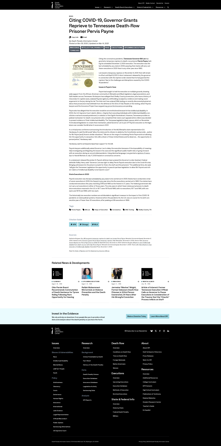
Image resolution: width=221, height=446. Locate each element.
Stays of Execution (101, 210)
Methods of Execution (120, 390)
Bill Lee (87, 210)
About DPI (141, 3)
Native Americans (119, 364)
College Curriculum (149, 382)
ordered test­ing (117, 101)
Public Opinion (58, 423)
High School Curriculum (151, 390)
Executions (117, 48)
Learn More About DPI (159, 316)
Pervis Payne (75, 210)
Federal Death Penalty (121, 412)
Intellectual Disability (92, 48)
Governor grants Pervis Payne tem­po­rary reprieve (97, 240)
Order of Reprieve (80, 251)
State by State (118, 408)
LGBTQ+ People (58, 369)
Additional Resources (150, 378)
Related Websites (149, 398)
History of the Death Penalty (93, 365)
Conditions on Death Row (122, 352)
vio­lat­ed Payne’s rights (98, 99)
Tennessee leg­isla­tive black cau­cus (121, 120)
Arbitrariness (58, 382)
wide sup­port (74, 94)
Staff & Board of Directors (152, 352)
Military (115, 416)
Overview (56, 348)
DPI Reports (87, 400)
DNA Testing (129, 210)
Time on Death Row (120, 356)
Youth (55, 373)
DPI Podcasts (147, 386)
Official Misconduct (60, 419)
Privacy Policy (147, 364)
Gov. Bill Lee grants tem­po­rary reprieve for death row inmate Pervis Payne (103, 238)
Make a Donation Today (136, 316)
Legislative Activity (90, 386)
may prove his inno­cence (113, 106)
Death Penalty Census (91, 374)
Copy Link (74, 37)
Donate (167, 3)
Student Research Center (152, 402)
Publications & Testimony (152, 394)
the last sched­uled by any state (97, 179)
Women (115, 368)
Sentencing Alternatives (61, 427)
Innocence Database (90, 382)
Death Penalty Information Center (84, 41)
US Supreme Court (59, 431)
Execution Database (90, 378)
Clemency (56, 386)
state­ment (76, 160)
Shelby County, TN (144, 210)
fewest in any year (100, 181)
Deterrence (57, 394)
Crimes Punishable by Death (93, 357)
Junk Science (58, 411)
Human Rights (58, 398)
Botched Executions (120, 394)
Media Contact (150, 3)
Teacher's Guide (148, 406)
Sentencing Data (89, 390)
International (57, 406)
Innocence (74, 48)
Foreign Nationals (119, 360)
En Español (146, 410)
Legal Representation (61, 415)
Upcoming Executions (134, 48)
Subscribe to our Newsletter (137, 331)
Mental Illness (58, 365)
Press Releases (148, 356)
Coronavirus (116, 210)
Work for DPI (147, 360)
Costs (55, 390)
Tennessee (75, 50)
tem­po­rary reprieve (115, 73)
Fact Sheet (87, 361)
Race (107, 48)
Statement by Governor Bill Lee (100, 251)
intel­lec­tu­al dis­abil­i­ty (138, 111)
